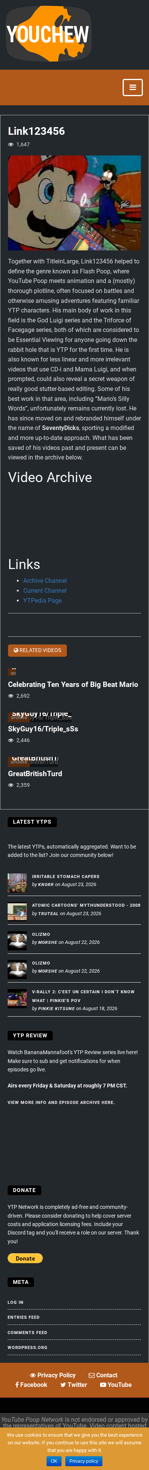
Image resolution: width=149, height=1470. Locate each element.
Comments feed (27, 1332)
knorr (46, 884)
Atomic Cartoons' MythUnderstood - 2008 (86, 905)
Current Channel (44, 590)
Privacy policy (84, 1461)
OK (54, 1461)
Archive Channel (45, 580)
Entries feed (24, 1317)
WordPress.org (28, 1347)
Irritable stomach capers (66, 876)
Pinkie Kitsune (56, 1008)
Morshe (47, 942)
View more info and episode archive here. (61, 1102)
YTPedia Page (42, 600)
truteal (48, 913)
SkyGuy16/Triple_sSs (43, 728)
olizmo (41, 934)
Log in (16, 1302)
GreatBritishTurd (35, 773)
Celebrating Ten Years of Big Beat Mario (73, 684)
